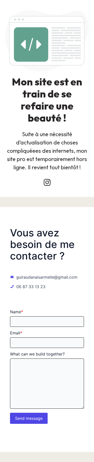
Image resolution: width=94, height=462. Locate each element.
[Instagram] (47, 182)
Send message (29, 418)
